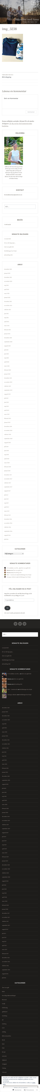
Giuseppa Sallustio (11, 577)
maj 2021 (6, 317)
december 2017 (8, 475)
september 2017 (8, 487)
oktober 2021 (7, 309)
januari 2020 (7, 374)
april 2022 (6, 289)
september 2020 (8, 342)
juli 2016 (6, 539)
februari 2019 (7, 418)
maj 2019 (6, 406)
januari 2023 (7, 273)
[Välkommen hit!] (15, 623)
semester (4, 1056)
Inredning (4, 1016)
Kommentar (31, 112)
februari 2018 (7, 466)
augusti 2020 (7, 346)
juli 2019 (6, 398)
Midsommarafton (6, 1036)
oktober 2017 (7, 483)
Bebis (3, 991)
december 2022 (8, 277)
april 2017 (6, 507)
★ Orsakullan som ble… (13, 568)
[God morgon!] (24, 623)
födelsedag (5, 1007)
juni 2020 (6, 354)
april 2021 (6, 321)
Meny (34, 2)
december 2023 (8, 269)
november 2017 (8, 479)
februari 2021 (7, 329)
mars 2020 (6, 366)
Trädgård (4, 1064)
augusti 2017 (7, 491)
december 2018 (8, 426)
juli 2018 (6, 446)
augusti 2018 (7, 442)
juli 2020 (6, 350)
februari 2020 (7, 370)
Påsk (3, 1048)
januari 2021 (7, 334)
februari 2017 (7, 515)
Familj (3, 1003)
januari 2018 (7, 470)
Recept (3, 1052)
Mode (3, 1040)
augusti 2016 (7, 535)
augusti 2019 (7, 394)
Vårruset (4, 1072)
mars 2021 (6, 325)
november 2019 (8, 382)
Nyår (3, 1044)
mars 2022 (6, 293)
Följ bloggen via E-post (20, 589)
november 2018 (8, 430)
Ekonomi (4, 999)
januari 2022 (7, 297)
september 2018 (8, 438)
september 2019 (8, 390)
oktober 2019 (7, 386)
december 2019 (8, 378)
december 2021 (8, 301)
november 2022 (8, 281)
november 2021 (8, 305)
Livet (3, 1028)
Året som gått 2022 (9, 247)
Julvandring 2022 (8, 255)
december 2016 (8, 519)
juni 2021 (6, 313)
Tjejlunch (4, 1060)
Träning (4, 1068)
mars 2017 (6, 511)
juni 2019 (6, 402)
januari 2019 (7, 422)
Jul (2, 1020)
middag (4, 1032)
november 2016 (8, 523)
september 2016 (8, 531)
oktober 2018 (7, 434)
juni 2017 (6, 499)
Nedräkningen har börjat (10, 251)
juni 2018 (6, 450)
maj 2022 (6, 285)
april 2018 (6, 458)
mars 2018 (6, 462)
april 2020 (6, 362)
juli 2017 (6, 495)
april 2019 (6, 410)
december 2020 (8, 338)
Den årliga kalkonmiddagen (9, 995)
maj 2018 (6, 454)
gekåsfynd (4, 1011)
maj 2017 (6, 503)
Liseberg (4, 1024)
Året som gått (5, 987)
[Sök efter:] (20, 206)
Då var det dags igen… (9, 243)
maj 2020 (6, 358)
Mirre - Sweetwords (12, 575)
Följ (7, 608)
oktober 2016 (7, 527)
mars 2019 (6, 414)
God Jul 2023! (7, 239)
